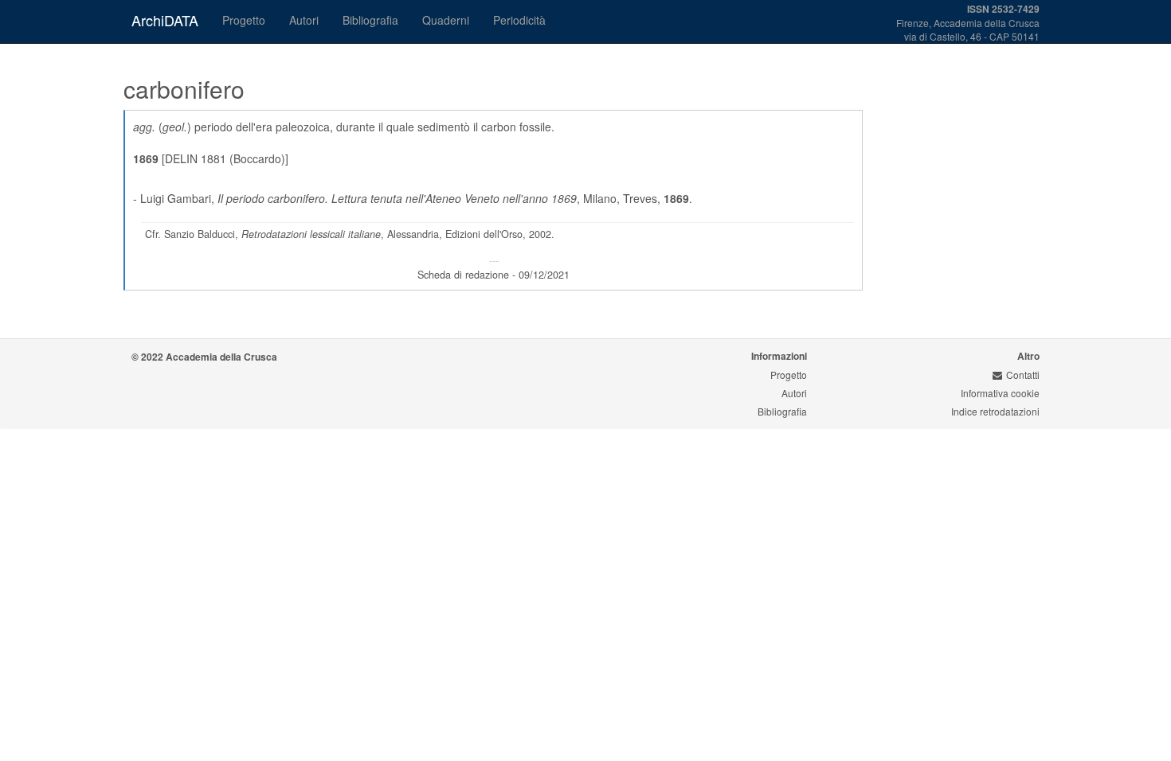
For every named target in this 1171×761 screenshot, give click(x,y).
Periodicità (519, 20)
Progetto (243, 20)
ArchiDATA (164, 20)
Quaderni (445, 20)
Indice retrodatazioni (995, 411)
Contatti (1023, 374)
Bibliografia (370, 20)
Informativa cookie (1000, 393)
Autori (304, 20)
